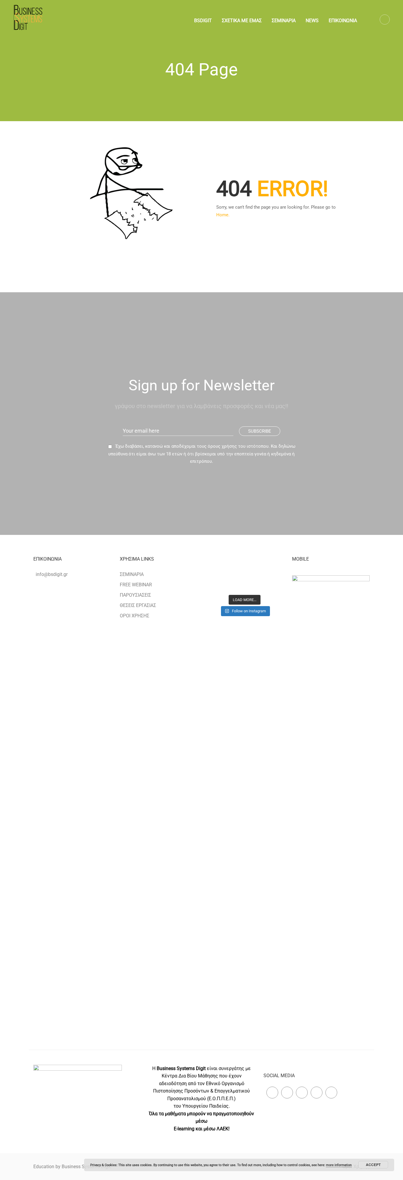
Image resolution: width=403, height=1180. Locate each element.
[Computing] (218, 568)
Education (44, 1166)
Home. (223, 215)
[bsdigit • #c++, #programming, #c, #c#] (244, 583)
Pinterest (302, 1092)
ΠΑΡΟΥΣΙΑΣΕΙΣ (135, 595)
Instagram (316, 1092)
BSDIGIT (203, 20)
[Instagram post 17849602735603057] (244, 568)
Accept (373, 1164)
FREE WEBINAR (136, 584)
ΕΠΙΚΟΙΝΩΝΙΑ (343, 20)
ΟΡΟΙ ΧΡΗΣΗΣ (134, 616)
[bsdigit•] (218, 583)
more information (339, 1165)
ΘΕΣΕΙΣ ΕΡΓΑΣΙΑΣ (138, 605)
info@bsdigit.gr (52, 574)
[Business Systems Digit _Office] (271, 583)
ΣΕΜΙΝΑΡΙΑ (284, 20)
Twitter (287, 1092)
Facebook (272, 1092)
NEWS (312, 20)
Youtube (331, 1092)
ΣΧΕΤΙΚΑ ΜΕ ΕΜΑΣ (242, 20)
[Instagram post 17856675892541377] (271, 568)
